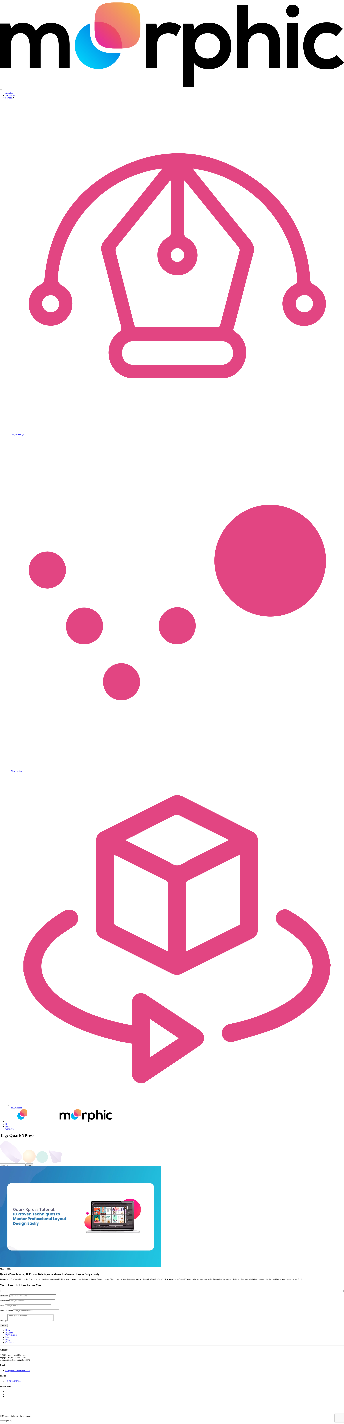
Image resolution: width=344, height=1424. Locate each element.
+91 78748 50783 (13, 1381)
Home (8, 1330)
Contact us (9, 1129)
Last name (4, 1301)
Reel (7, 1124)
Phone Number (6, 1310)
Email (2, 1306)
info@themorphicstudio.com (17, 1370)
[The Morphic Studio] (59, 1121)
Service (8, 98)
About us (9, 93)
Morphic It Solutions (21, 1420)
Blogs (7, 1126)
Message (3, 1320)
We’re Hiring (11, 95)
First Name (4, 1296)
